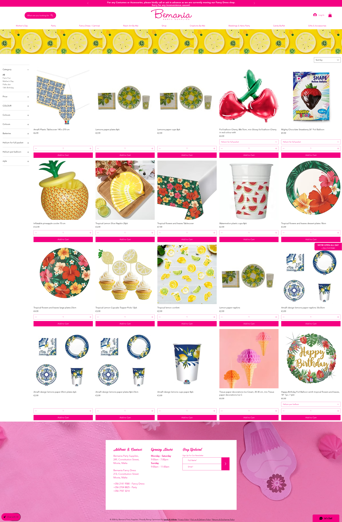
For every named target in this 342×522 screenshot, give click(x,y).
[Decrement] (35, 148)
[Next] (254, 3)
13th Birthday (8, 87)
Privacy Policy (183, 519)
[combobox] (327, 60)
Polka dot (7, 84)
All (4, 75)
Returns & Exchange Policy (223, 519)
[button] (330, 15)
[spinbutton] (63, 148)
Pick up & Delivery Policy (201, 519)
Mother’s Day (8, 81)
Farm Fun (7, 78)
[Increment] (90, 148)
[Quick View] (63, 96)
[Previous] (87, 3)
